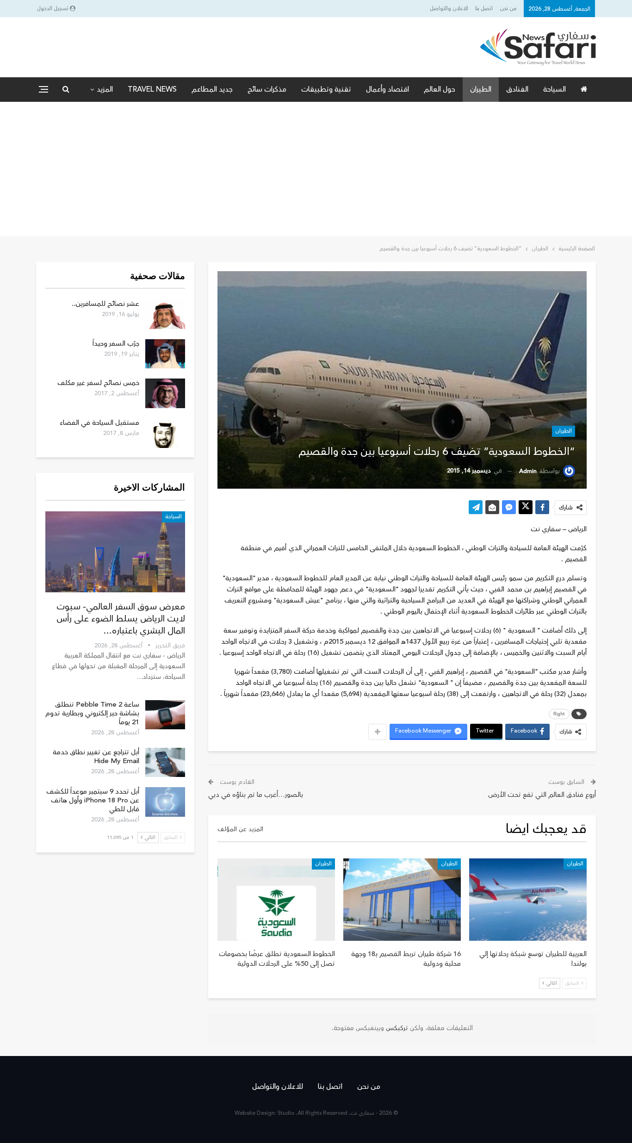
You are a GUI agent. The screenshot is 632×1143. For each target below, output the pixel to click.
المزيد (105, 89)
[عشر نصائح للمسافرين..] (165, 314)
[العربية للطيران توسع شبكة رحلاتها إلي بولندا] (528, 899)
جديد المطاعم (212, 89)
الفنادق (517, 89)
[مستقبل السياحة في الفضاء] (165, 433)
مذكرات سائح (267, 89)
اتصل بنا (484, 8)
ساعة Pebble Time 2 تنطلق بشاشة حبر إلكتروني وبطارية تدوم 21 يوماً (92, 713)
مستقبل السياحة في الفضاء (99, 422)
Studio (286, 1113)
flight (559, 714)
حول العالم (439, 89)
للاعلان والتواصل (449, 8)
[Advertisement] (316, 171)
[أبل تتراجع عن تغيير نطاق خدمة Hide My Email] (165, 762)
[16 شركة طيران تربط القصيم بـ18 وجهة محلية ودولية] (402, 899)
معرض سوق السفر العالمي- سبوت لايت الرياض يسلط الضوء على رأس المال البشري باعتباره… (120, 619)
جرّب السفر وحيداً (116, 343)
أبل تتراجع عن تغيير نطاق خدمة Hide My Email (96, 756)
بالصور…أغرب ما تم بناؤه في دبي (255, 794)
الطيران (480, 89)
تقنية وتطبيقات (326, 89)
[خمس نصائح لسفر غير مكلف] (165, 393)
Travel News (152, 89)
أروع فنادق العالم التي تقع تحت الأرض (542, 794)
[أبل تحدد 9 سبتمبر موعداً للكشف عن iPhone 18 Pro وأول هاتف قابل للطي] (165, 802)
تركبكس (396, 1028)
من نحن (508, 8)
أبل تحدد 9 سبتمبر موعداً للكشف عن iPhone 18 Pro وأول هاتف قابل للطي (92, 800)
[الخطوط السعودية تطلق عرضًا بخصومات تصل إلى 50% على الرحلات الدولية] (276, 899)
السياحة (554, 89)
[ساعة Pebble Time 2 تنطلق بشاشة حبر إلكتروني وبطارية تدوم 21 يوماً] (165, 715)
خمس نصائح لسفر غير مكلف (98, 383)
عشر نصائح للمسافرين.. (105, 303)
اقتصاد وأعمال (387, 89)
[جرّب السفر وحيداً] (165, 354)
